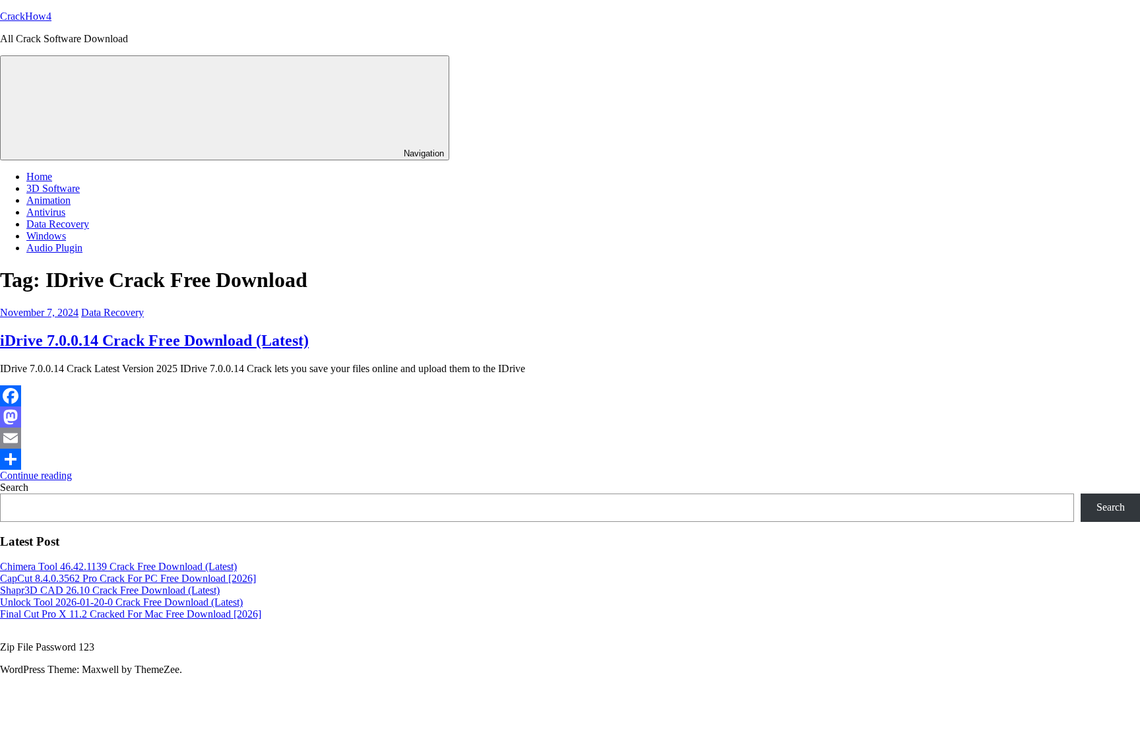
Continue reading (36, 475)
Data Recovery (57, 224)
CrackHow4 (25, 16)
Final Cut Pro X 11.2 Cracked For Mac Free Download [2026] (130, 614)
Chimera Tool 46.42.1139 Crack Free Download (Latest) (118, 566)
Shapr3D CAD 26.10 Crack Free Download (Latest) (110, 590)
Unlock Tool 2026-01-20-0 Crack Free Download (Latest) (121, 602)
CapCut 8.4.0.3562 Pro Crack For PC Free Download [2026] (128, 578)
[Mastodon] (570, 417)
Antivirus (45, 212)
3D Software (53, 188)
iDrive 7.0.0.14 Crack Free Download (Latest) (154, 340)
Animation (48, 200)
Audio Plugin (54, 247)
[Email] (570, 438)
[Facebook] (570, 395)
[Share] (570, 459)
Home (39, 176)
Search (14, 487)
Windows (46, 235)
